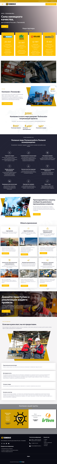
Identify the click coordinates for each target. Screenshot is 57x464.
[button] (2, 4)
